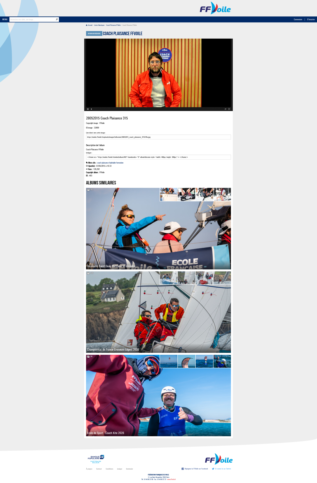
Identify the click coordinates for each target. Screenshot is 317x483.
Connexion (298, 19)
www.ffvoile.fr (171, 479)
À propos (89, 469)
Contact (99, 469)
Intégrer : (89, 153)
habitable (112, 162)
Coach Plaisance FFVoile (113, 25)
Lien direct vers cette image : (96, 133)
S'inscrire (311, 19)
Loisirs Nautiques (99, 25)
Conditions (109, 469)
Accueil (90, 25)
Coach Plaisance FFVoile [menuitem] (129, 25)
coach (99, 162)
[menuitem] (89, 25)
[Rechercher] (57, 19)
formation (119, 162)
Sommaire (129, 469)
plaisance (105, 162)
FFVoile (215, 7)
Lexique (119, 469)
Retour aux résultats (94, 34)
